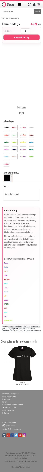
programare (35, 327)
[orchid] (23, 147)
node (8, 329)
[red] (15, 126)
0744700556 (10, 425)
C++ (5, 312)
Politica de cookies (9, 396)
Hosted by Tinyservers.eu (20, 467)
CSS (5, 308)
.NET (6, 288)
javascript (22, 329)
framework (31, 329)
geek (3, 329)
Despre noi (6, 399)
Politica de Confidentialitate (12, 405)
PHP (6, 284)
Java (6, 300)
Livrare (5, 402)
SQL (5, 275)
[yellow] (23, 140)
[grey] (32, 126)
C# (5, 316)
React (6, 263)
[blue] (32, 140)
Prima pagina (6, 18)
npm (17, 330)
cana (39, 330)
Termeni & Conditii (9, 407)
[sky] (7, 155)
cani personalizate (30, 330)
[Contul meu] (34, 4)
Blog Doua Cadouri (9, 422)
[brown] (32, 133)
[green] (15, 140)
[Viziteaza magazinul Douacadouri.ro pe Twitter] (16, 435)
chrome (5, 330)
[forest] (7, 140)
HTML (6, 304)
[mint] (15, 133)
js (11, 329)
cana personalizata (15, 327)
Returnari (5, 413)
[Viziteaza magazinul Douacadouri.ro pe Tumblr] (4, 435)
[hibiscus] (7, 133)
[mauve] (7, 147)
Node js (22, 382)
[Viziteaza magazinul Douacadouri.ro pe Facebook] (12, 435)
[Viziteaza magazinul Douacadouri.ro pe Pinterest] (20, 435)
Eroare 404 (8, 320)
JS (5, 296)
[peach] (15, 155)
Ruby (6, 267)
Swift (6, 271)
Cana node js (15, 18)
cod (21, 330)
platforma (26, 327)
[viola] (23, 155)
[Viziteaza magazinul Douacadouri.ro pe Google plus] (8, 435)
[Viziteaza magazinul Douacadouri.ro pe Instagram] (24, 435)
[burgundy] (7, 162)
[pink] (23, 126)
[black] (7, 126)
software (11, 330)
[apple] (32, 155)
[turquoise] (32, 147)
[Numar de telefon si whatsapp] (29, 4)
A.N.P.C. (26, 453)
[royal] (15, 147)
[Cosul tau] (39, 4)
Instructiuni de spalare (10, 394)
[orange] (23, 133)
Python (7, 279)
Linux (6, 292)
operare (15, 329)
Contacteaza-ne (8, 410)
